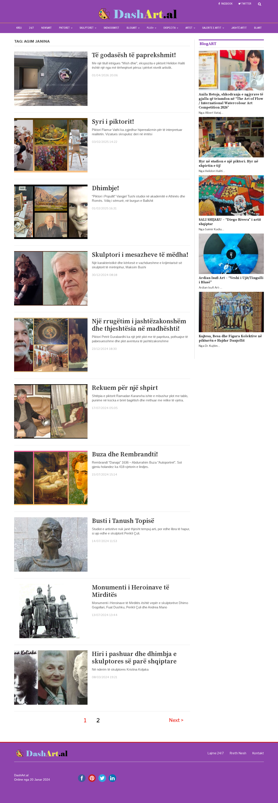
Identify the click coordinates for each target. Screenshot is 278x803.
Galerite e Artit (211, 27)
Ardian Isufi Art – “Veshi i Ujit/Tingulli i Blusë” (231, 280)
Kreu (19, 27)
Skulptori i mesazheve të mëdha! (140, 255)
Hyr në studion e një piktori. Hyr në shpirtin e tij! (228, 163)
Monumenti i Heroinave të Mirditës (130, 591)
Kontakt (258, 753)
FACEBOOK (226, 3)
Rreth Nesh (238, 753)
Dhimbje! (105, 188)
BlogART (208, 43)
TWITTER (246, 3)
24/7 (31, 27)
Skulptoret (86, 27)
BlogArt (132, 27)
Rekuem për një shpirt (125, 388)
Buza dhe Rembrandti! (125, 454)
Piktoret (64, 27)
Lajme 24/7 (215, 753)
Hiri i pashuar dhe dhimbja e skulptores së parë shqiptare (134, 657)
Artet (188, 27)
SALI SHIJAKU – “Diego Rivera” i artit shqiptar (230, 221)
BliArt (258, 27)
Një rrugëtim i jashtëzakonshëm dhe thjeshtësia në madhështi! (139, 325)
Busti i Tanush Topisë (123, 521)
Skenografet (111, 27)
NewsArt (46, 27)
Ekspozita (169, 27)
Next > (176, 720)
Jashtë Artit (239, 27)
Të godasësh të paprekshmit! (134, 55)
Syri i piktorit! (113, 121)
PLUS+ (150, 27)
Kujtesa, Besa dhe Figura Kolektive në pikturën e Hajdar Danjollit (230, 338)
